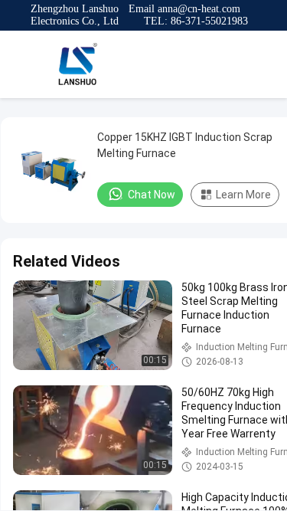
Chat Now (151, 194)
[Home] (76, 64)
